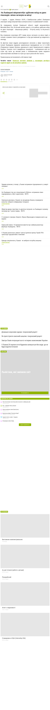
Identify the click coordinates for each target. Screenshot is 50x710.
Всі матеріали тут (25, 392)
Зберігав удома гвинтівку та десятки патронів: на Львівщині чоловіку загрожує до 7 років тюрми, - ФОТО (25, 210)
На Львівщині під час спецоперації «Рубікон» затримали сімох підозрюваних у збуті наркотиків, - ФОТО (22, 193)
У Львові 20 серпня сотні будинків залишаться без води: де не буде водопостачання (25, 346)
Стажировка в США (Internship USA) (14, 638)
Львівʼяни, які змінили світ (16, 372)
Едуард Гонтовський (8, 74)
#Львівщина (3, 71)
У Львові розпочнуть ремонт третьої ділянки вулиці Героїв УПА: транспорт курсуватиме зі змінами (23, 233)
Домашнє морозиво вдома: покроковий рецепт (19, 332)
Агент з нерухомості (8, 608)
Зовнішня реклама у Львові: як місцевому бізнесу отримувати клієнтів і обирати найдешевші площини (22, 201)
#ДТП (7, 71)
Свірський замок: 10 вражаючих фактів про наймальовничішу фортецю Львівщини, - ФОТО (22, 226)
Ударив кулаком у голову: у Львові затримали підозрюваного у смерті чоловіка (25, 185)
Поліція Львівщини (5, 69)
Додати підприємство (25, 424)
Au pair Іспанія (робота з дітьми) (13, 570)
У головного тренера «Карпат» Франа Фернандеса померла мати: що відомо (24, 218)
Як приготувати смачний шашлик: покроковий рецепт (22, 336)
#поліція (11, 71)
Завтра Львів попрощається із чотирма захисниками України (25, 340)
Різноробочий (6, 577)
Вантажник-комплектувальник (12, 539)
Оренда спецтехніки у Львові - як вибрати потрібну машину (21, 240)
